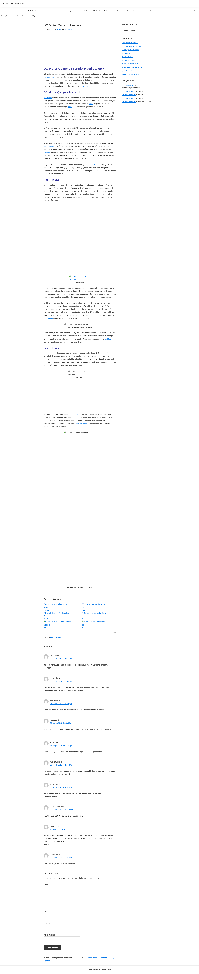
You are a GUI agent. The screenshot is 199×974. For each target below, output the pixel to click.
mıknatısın (74, 414)
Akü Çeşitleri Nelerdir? (130, 50)
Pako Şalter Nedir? (60, 604)
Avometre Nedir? (98, 622)
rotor (70, 107)
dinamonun (48, 318)
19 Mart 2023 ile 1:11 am (60, 829)
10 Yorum (68, 29)
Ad (45, 912)
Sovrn (114, 632)
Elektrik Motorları (56, 637)
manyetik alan (49, 77)
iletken (94, 164)
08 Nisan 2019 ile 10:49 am (61, 810)
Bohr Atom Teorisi (128, 85)
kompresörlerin (50, 146)
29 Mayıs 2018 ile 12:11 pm (61, 745)
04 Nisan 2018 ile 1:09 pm (61, 704)
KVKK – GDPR (127, 57)
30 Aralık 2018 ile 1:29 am (61, 765)
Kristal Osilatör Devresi (61, 622)
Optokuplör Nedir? (98, 604)
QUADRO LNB (127, 71)
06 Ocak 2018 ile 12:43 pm (61, 681)
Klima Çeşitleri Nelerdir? (131, 64)
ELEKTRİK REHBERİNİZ (14, 3)
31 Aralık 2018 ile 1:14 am (61, 787)
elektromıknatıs (82, 423)
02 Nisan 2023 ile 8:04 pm (61, 858)
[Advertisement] (80, 49)
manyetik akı (84, 86)
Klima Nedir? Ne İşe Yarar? (132, 67)
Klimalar (47, 152)
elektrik (108, 339)
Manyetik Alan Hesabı (130, 43)
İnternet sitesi (49, 935)
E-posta (47, 923)
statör (91, 104)
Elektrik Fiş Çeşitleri (60, 613)
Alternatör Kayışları (129, 60)
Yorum (47, 884)
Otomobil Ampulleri (129, 91)
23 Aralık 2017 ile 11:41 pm (61, 659)
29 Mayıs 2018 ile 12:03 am (61, 723)
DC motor (48, 98)
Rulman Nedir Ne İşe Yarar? (132, 46)
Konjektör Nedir (127, 53)
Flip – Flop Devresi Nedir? (131, 74)
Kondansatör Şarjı (98, 613)
